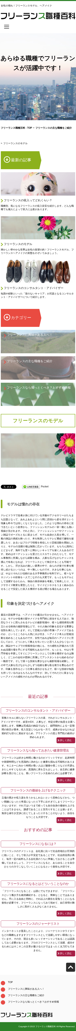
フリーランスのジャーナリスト (38, 923)
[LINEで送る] (31, 486)
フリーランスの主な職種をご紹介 (29, 361)
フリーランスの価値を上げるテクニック (38, 790)
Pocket (44, 486)
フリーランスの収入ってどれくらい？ (28, 200)
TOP (10, 982)
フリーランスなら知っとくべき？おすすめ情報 (39, 387)
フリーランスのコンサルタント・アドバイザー (33, 288)
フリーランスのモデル (18, 244)
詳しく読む (66, 740)
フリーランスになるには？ (37, 843)
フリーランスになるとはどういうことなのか (38, 883)
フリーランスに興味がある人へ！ (29, 334)
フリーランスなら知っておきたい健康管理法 (38, 750)
